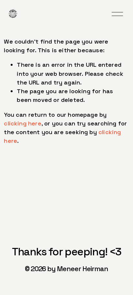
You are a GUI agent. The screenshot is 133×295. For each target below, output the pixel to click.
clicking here (22, 123)
